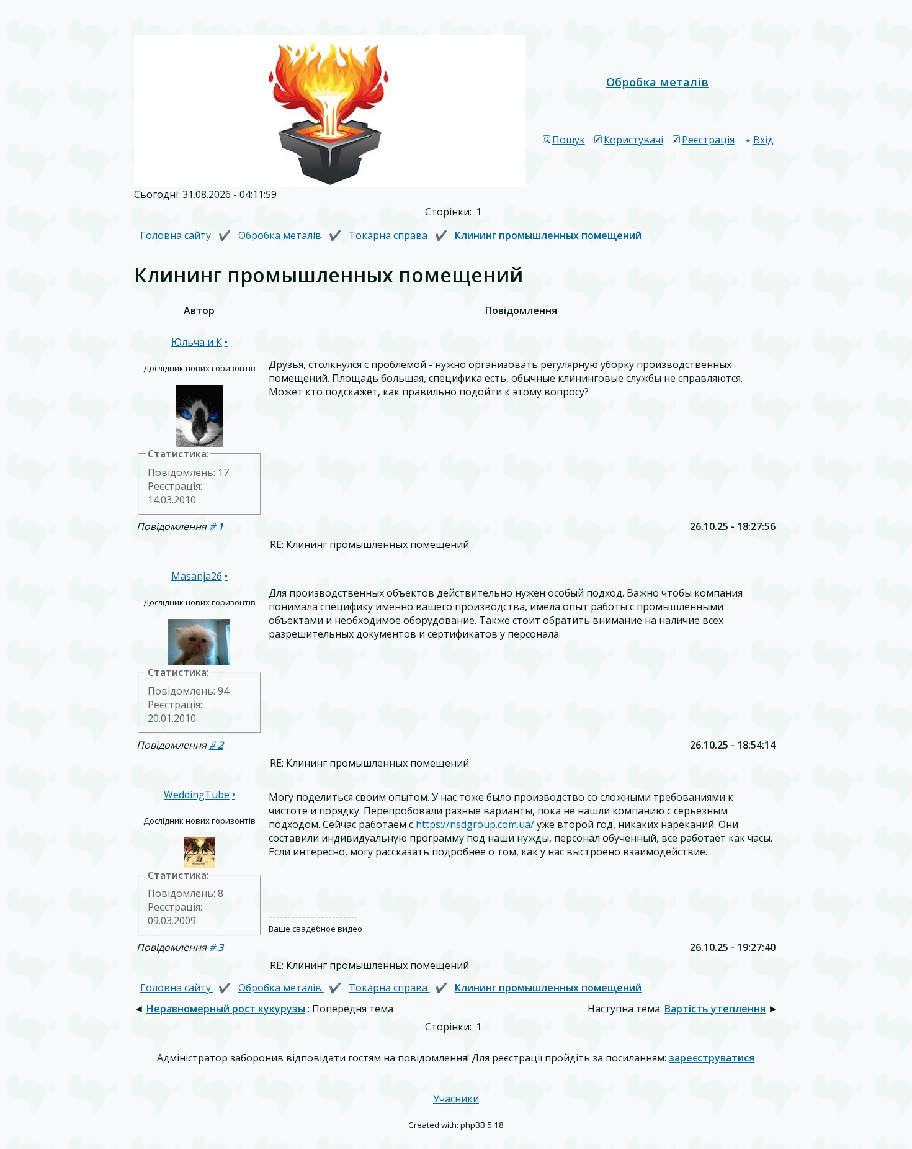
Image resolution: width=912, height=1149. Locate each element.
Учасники (456, 1099)
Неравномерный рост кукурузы (225, 1009)
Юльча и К (196, 342)
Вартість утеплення (715, 1009)
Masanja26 (196, 576)
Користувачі (633, 139)
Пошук (568, 139)
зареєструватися (711, 1058)
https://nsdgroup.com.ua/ (475, 824)
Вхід (763, 139)
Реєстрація (708, 139)
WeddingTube (197, 794)
